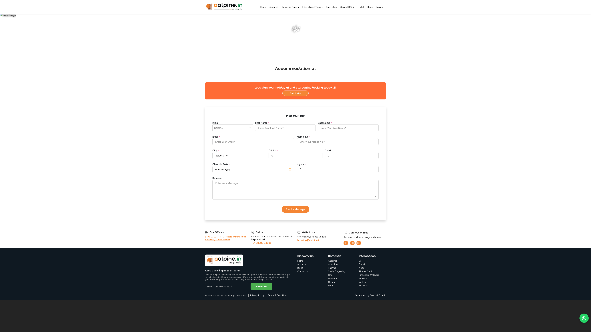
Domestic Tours (289, 7)
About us (301, 264)
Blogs (370, 7)
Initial (215, 122)
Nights (301, 164)
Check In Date (221, 164)
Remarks (217, 178)
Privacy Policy (257, 295)
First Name (262, 122)
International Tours (311, 7)
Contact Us (302, 271)
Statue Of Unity (348, 7)
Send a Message (295, 209)
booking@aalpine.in (308, 240)
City (215, 150)
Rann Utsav (331, 7)
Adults (273, 150)
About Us (274, 7)
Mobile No (303, 136)
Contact (379, 7)
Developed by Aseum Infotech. (370, 295)
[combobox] (215, 127)
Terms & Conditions (277, 295)
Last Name (325, 122)
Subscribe (261, 286)
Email (216, 136)
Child (328, 150)
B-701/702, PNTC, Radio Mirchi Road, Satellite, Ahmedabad (226, 238)
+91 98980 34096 (261, 242)
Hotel (361, 7)
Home (263, 7)
